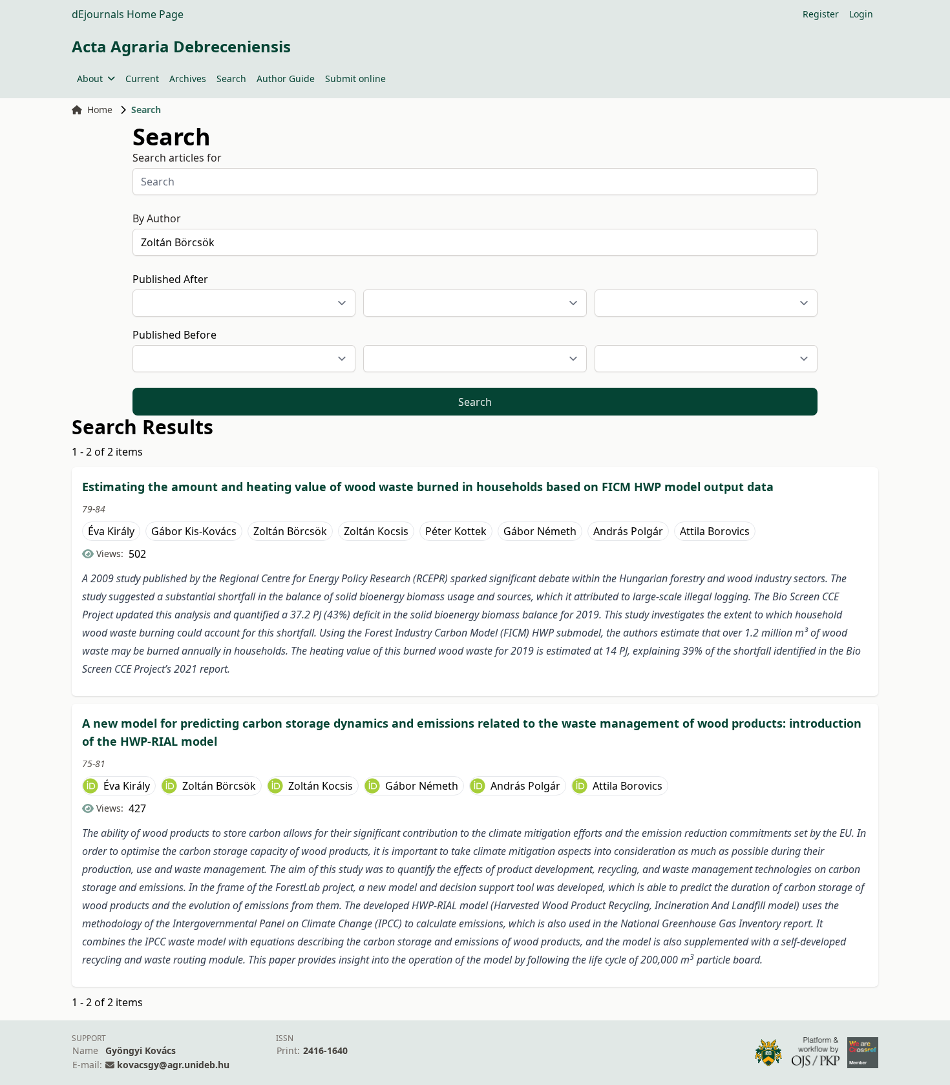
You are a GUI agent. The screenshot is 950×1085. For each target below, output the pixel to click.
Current (142, 78)
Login (861, 14)
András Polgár (628, 531)
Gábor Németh (539, 531)
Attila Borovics (715, 531)
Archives (187, 78)
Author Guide (286, 78)
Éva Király (111, 531)
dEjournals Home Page (128, 14)
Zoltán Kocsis (376, 531)
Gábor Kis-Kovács (194, 531)
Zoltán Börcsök (290, 531)
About (90, 78)
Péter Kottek (456, 531)
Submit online (355, 78)
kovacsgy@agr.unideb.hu (173, 1065)
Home (99, 109)
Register (821, 14)
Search (231, 78)
